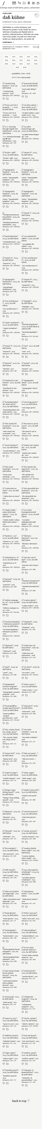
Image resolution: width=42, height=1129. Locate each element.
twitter (26, 46)
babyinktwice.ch (8, 46)
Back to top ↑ (21, 1100)
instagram (19, 46)
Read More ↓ (8, 42)
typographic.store (9, 48)
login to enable (25, 77)
